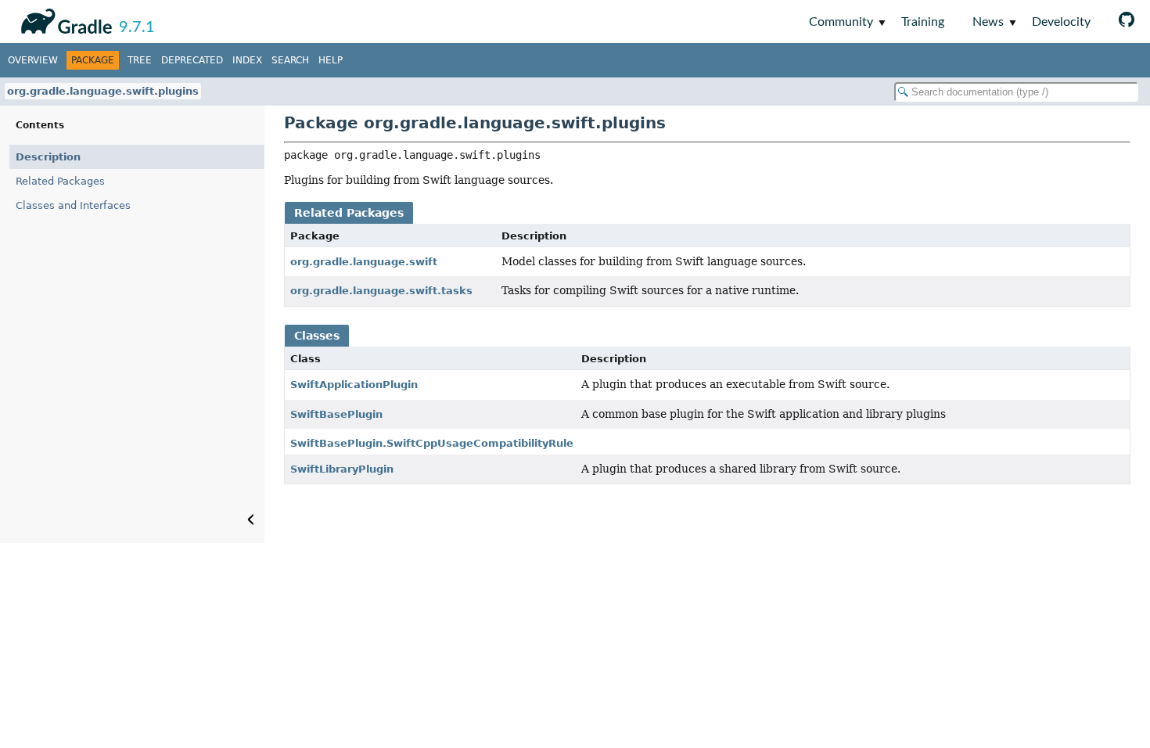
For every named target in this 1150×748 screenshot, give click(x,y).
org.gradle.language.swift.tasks (381, 291)
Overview (33, 60)
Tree (140, 60)
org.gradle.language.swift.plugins (103, 91)
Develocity (1061, 22)
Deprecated (192, 60)
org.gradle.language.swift (363, 262)
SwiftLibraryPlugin (342, 469)
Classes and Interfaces (73, 205)
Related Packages (60, 181)
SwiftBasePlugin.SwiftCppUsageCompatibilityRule (431, 443)
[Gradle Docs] (63, 19)
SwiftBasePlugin (336, 414)
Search (290, 60)
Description (48, 157)
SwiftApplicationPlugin (354, 384)
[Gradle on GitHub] (1126, 21)
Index (247, 60)
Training (922, 22)
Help (330, 60)
